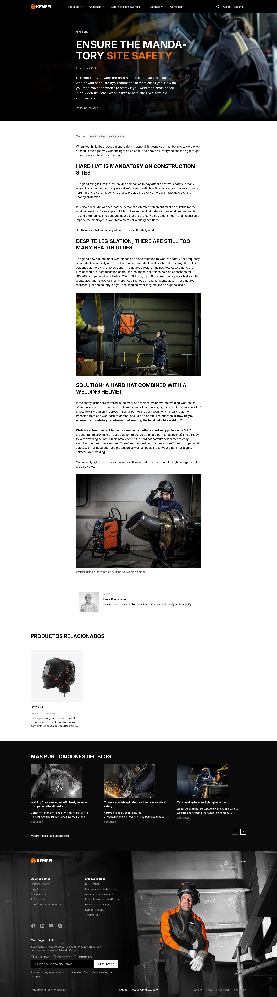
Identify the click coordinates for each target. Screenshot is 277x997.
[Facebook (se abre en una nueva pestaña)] (33, 926)
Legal (209, 990)
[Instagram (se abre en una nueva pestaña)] (60, 926)
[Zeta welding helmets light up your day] (202, 781)
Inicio (243, 861)
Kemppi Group (97, 910)
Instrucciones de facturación (102, 889)
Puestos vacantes (97, 904)
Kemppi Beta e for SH (173, 430)
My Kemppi (92, 884)
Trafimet (97, 915)
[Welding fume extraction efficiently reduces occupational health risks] (56, 781)
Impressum (239, 990)
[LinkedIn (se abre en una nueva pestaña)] (42, 926)
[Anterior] (235, 832)
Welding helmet (116, 136)
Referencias (38, 899)
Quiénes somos (40, 884)
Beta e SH (37, 707)
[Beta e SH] (57, 676)
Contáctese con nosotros (46, 904)
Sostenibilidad (39, 894)
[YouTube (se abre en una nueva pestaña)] (51, 926)
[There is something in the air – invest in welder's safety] (129, 781)
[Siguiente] (243, 832)
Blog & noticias (40, 889)
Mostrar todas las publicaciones (50, 835)
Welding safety (97, 136)
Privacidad (222, 990)
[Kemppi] (41, 6)
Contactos (176, 6)
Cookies (197, 990)
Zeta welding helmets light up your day (202, 802)
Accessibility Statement (99, 894)
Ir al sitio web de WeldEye (100, 899)
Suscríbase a (106, 964)
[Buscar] (218, 7)
